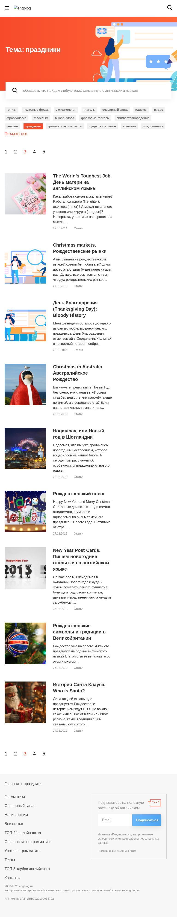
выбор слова (64, 118)
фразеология (16, 118)
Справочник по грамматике (28, 842)
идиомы (141, 109)
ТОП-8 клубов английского (27, 869)
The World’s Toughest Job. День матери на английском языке (82, 182)
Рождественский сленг (79, 493)
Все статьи (14, 824)
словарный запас (115, 109)
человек (12, 126)
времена (129, 126)
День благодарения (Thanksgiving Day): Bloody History (75, 309)
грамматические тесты (65, 126)
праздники (33, 126)
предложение (153, 126)
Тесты (10, 860)
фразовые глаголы (95, 118)
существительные (102, 126)
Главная (12, 784)
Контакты (13, 878)
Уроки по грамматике (23, 851)
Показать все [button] (16, 134)
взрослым (40, 118)
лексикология (66, 109)
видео (158, 109)
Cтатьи (78, 228)
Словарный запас (20, 806)
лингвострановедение (133, 118)
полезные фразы (36, 109)
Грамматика (15, 797)
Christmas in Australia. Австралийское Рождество (78, 373)
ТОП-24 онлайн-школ (23, 833)
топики (11, 109)
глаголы (89, 109)
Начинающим (16, 815)
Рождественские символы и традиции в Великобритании (79, 632)
